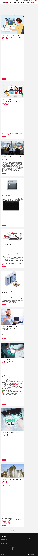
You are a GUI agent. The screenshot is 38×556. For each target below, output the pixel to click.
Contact (17, 0)
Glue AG (2, 542)
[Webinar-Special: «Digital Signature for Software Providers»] (12, 24)
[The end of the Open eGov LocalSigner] (12, 471)
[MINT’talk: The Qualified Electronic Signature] (12, 350)
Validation (12, 550)
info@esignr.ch (24, 0)
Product (12, 536)
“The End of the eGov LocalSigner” (7, 523)
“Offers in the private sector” (6, 520)
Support (29, 0)
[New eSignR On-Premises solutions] (12, 280)
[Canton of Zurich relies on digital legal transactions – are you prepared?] (12, 148)
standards (12, 547)
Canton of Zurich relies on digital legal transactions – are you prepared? (12, 158)
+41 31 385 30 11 (20, 0)
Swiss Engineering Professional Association (16, 364)
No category (9, 38)
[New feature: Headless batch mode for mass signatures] (12, 185)
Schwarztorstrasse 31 (4, 543)
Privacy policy (30, 539)
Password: (3, 334)
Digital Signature (13, 546)
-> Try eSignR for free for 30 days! (7, 515)
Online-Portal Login (34, 0)
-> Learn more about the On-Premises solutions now (9, 302)
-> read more (7, 171)
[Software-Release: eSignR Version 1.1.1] (12, 236)
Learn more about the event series (10, 398)
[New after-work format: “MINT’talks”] (12, 419)
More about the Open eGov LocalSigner (8, 522)
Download (27, 0)
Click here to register (5, 75)
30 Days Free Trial (34, 2)
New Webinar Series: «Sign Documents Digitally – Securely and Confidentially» (12, 101)
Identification (13, 549)
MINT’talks (16, 374)
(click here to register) (14, 385)
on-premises (11, 255)
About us (21, 536)
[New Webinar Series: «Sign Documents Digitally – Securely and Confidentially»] (12, 90)
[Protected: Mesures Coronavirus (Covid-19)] (12, 317)
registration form (15, 384)
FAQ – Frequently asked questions (32, 536)
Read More (4, 136)
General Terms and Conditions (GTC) (33, 538)
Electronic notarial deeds (6, 521)
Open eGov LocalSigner (11, 484)
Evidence (12, 548)
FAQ (31, 0)
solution (14, 255)
